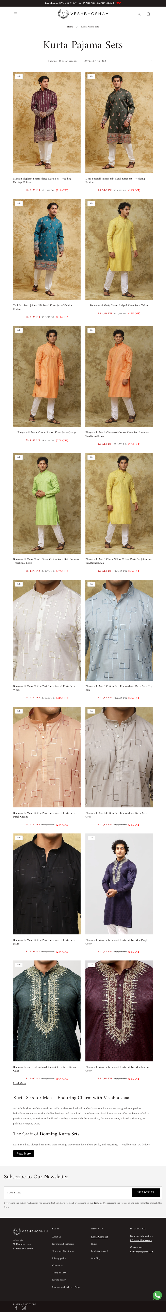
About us (56, 1237)
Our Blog (95, 1258)
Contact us (57, 1266)
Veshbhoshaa (19, 1244)
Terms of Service (60, 1273)
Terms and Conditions (62, 1251)
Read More (23, 1153)
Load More (19, 1083)
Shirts (94, 1244)
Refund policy (59, 1280)
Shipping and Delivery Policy (66, 1287)
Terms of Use (100, 1203)
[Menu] (15, 13)
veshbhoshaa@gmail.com (141, 1252)
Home (70, 27)
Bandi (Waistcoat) (99, 1251)
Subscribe (145, 1192)
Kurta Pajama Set (99, 1237)
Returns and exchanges (63, 1244)
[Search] (139, 13)
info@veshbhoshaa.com (141, 1241)
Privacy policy (59, 1258)
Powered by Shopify (23, 1249)
